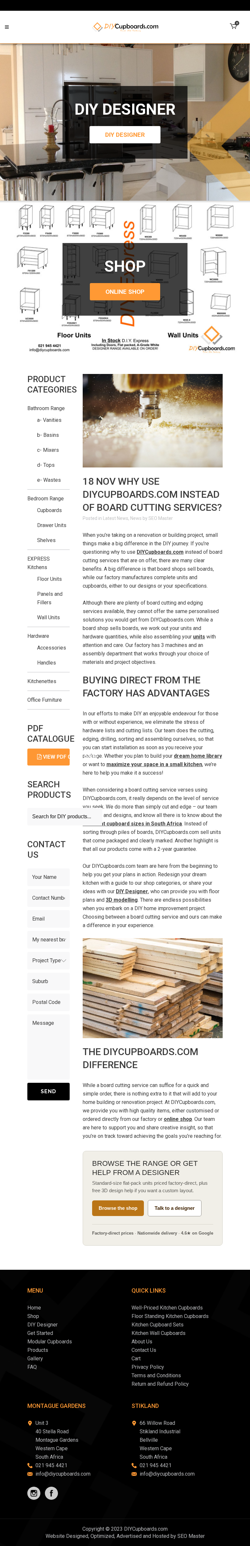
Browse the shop (118, 1208)
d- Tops (46, 465)
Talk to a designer (175, 1208)
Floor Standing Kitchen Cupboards (170, 1316)
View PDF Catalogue (56, 757)
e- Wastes (49, 480)
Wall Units (48, 617)
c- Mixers (48, 450)
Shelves (46, 540)
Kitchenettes (41, 681)
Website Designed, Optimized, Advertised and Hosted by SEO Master (125, 1536)
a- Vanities (49, 420)
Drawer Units (51, 525)
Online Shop (125, 291)
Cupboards (49, 510)
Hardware (38, 636)
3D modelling (122, 900)
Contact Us (144, 1350)
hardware (93, 637)
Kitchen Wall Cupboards (159, 1333)
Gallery (35, 1358)
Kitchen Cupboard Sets (158, 1325)
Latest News (115, 518)
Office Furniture (44, 700)
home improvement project (174, 908)
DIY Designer (125, 134)
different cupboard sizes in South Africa (132, 824)
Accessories (51, 648)
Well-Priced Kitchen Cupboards (167, 1308)
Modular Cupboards (49, 1341)
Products (37, 1350)
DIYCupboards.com (160, 552)
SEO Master (160, 518)
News (136, 518)
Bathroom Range (46, 408)
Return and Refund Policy (160, 1384)
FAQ (32, 1367)
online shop (178, 1119)
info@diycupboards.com (62, 1474)
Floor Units (49, 579)
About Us (142, 1341)
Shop (33, 1316)
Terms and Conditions (156, 1375)
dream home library (198, 756)
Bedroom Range (45, 498)
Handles (46, 663)
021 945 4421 (51, 1465)
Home (34, 1308)
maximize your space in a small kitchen (154, 764)
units (199, 637)
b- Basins (48, 435)
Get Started (40, 1333)
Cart (136, 1358)
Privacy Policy (148, 1367)
